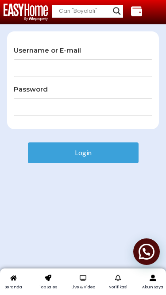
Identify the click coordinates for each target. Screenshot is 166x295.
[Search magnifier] (117, 11)
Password (31, 89)
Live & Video (83, 287)
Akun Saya (152, 287)
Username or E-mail (47, 50)
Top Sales (48, 287)
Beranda (13, 287)
